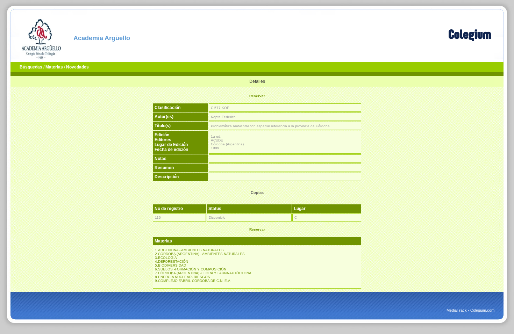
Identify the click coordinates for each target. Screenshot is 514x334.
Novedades (77, 67)
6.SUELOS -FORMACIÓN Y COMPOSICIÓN (190, 269)
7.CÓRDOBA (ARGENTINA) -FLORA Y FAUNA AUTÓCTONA (203, 273)
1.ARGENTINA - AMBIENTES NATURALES (189, 250)
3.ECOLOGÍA (166, 258)
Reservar (257, 96)
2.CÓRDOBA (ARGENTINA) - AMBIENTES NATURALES (200, 254)
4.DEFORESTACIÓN (171, 261)
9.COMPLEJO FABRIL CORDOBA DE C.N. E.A (192, 281)
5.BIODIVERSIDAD (170, 265)
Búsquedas (31, 67)
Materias (54, 67)
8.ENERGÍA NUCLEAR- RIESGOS (182, 277)
